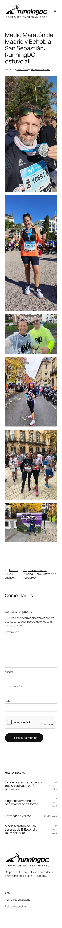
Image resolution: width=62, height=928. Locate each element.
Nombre (10, 671)
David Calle (22, 69)
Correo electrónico (15, 686)
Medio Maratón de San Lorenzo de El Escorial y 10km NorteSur (21, 829)
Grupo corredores (40, 69)
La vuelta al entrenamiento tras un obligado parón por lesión (23, 786)
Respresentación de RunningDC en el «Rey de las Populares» (39, 573)
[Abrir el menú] (55, 11)
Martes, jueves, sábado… (11, 573)
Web (7, 701)
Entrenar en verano (18, 815)
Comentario (12, 631)
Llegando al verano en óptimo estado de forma (21, 802)
